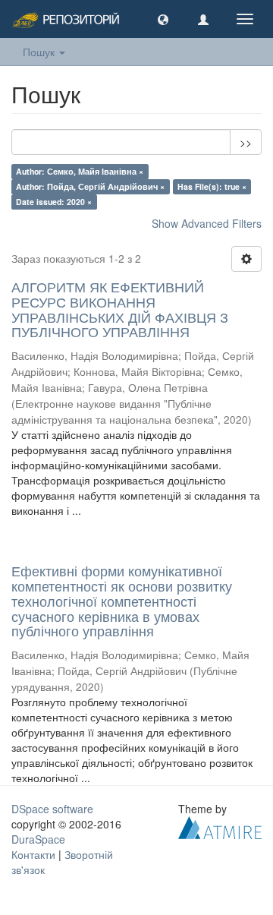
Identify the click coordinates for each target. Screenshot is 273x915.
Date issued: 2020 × (54, 201)
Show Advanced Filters (207, 223)
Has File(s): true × (211, 186)
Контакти (33, 854)
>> (246, 142)
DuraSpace (38, 839)
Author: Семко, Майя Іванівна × (79, 171)
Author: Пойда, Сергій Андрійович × (90, 186)
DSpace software (52, 808)
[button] (163, 19)
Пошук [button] (40, 51)
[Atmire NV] (220, 826)
